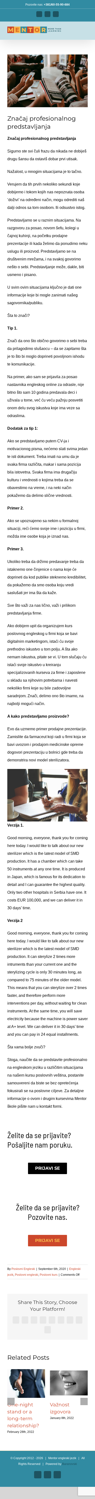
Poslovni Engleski (23, 1269)
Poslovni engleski (26, 1274)
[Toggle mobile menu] (86, 32)
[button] (11, 1401)
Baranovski (69, 1464)
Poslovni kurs (48, 1274)
